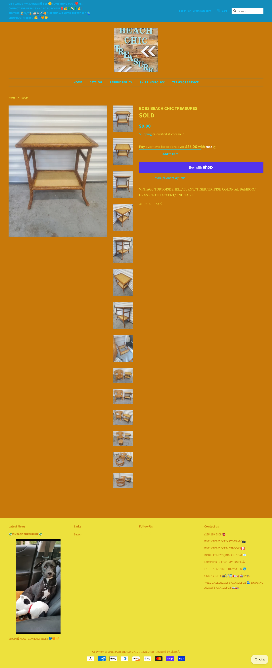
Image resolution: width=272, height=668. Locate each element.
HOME (77, 82)
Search (78, 534)
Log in (182, 11)
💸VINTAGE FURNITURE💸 (25, 534)
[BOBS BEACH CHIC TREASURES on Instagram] (148, 535)
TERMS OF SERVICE (185, 82)
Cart (224, 11)
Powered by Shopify (168, 651)
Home (12, 98)
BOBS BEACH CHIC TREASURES (134, 651)
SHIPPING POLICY (152, 82)
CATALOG (96, 82)
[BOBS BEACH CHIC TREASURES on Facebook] (141, 535)
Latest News (17, 526)
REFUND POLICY (121, 82)
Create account (202, 11)
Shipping (145, 134)
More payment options (170, 178)
